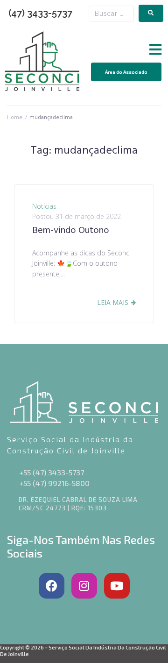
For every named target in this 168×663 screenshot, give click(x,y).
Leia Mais (112, 302)
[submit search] (151, 13)
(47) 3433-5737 (40, 13)
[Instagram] (84, 586)
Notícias (44, 206)
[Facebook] (51, 586)
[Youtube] (117, 586)
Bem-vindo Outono (70, 230)
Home (14, 116)
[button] (155, 50)
